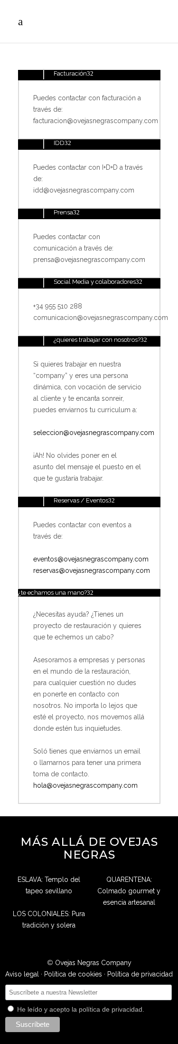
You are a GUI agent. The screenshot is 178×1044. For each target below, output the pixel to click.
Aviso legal (22, 974)
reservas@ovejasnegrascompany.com (91, 570)
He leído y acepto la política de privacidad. (79, 1009)
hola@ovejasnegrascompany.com (85, 785)
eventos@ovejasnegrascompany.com (91, 559)
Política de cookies (73, 974)
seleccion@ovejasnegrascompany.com (93, 432)
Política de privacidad (140, 974)
